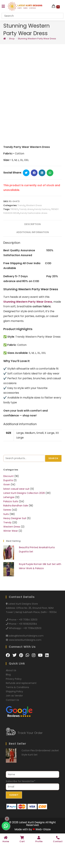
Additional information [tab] (32, 232)
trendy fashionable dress (33, 213)
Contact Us (12, 700)
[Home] (4, 38)
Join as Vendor (14, 695)
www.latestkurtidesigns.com (25, 640)
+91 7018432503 (32, 628)
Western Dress (34, 205)
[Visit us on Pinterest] (21, 655)
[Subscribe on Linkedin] (47, 655)
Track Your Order (30, 733)
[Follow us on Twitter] (15, 655)
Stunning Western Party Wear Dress (37, 38)
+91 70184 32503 (28, 619)
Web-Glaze (43, 829)
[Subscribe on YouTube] (41, 655)
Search (53, 458)
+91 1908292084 (28, 624)
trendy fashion (42, 209)
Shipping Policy (14, 691)
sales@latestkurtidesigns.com (26, 635)
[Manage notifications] (7, 818)
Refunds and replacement (21, 683)
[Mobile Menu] (3, 6)
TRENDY (14, 209)
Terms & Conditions (17, 687)
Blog (8, 674)
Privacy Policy (14, 679)
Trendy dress (26, 209)
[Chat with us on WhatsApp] (28, 655)
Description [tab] (32, 224)
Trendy (21, 205)
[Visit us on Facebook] (8, 655)
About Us (11, 670)
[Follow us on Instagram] (34, 655)
